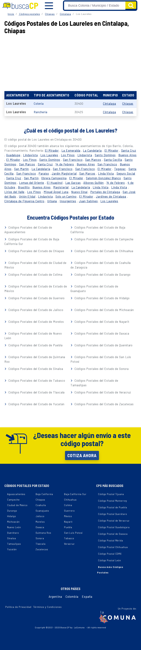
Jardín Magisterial (64, 173)
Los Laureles (49, 155)
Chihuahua (70, 499)
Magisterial (61, 187)
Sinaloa (11, 538)
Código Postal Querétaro (112, 513)
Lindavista (30, 155)
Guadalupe (13, 155)
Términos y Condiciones (47, 606)
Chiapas (50, 13)
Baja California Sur (75, 494)
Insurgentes (68, 201)
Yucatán (12, 549)
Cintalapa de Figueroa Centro (24, 201)
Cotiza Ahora (82, 455)
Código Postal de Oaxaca (113, 533)
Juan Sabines (88, 201)
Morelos (40, 521)
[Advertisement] (70, 61)
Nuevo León (14, 527)
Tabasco (69, 538)
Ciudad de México (17, 505)
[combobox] (94, 5)
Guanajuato (42, 510)
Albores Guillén (93, 183)
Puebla (68, 527)
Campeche (13, 499)
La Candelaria (92, 150)
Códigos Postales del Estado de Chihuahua (103, 251)
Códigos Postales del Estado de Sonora (101, 369)
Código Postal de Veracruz (113, 520)
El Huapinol (55, 183)
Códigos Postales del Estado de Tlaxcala (36, 392)
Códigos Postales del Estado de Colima (35, 274)
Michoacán (13, 521)
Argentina (55, 596)
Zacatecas (42, 549)
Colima (68, 505)
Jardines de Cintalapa (111, 196)
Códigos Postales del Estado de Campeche (103, 239)
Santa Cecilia (113, 160)
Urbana (52, 201)
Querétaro (13, 532)
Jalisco (40, 516)
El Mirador (52, 150)
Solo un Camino (66, 196)
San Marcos (93, 160)
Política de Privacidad (18, 606)
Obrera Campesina (53, 178)
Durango (12, 510)
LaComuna (79, 627)
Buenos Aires (127, 155)
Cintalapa (65, 13)
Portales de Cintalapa (105, 192)
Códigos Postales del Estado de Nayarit (101, 321)
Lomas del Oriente (31, 183)
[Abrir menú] (49, 6)
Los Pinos (68, 155)
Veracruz (69, 543)
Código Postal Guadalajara (114, 527)
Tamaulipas (14, 543)
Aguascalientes (16, 494)
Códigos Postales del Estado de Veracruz (102, 392)
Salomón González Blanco (103, 178)
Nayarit (68, 521)
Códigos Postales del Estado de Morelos (36, 321)
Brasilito (24, 187)
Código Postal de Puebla (112, 507)
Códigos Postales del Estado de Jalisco (35, 310)
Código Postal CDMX (110, 553)
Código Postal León (109, 560)
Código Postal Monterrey (112, 500)
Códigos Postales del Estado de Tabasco (36, 380)
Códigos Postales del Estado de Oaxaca (101, 333)
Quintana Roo (43, 532)
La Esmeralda (71, 150)
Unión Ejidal (27, 196)
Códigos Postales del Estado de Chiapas (36, 251)
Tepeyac (120, 169)
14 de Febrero (64, 164)
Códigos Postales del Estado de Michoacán (104, 310)
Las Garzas (73, 183)
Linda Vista (106, 173)
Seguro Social (126, 173)
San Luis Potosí (73, 532)
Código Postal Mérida (110, 540)
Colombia (72, 596)
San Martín (21, 169)
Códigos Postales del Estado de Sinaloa (35, 369)
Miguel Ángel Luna (56, 192)
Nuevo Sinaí (79, 192)
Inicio (11, 13)
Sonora (40, 538)
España (87, 596)
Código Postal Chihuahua (113, 547)
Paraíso (44, 173)
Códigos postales (29, 13)
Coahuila (41, 505)
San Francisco (73, 160)
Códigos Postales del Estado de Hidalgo (101, 298)
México (68, 516)
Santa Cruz (128, 150)
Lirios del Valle (14, 192)
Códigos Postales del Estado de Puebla (35, 345)
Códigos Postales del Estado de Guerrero (36, 298)
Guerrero (69, 510)
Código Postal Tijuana (111, 494)
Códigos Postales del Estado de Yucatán (36, 404)
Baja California (44, 494)
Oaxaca (40, 527)
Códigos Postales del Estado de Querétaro (103, 345)
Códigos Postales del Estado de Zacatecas (104, 404)
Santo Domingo (105, 155)
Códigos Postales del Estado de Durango (102, 274)
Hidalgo (11, 516)
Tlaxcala (41, 543)
